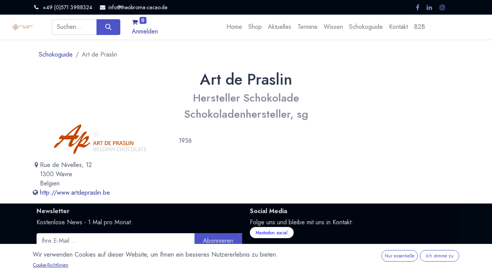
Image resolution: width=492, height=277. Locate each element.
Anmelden (145, 31)
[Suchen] (108, 27)
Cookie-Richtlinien (50, 265)
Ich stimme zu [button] (440, 255)
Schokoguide (56, 54)
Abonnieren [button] (218, 240)
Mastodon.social (272, 232)
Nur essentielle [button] (399, 255)
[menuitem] (234, 27)
